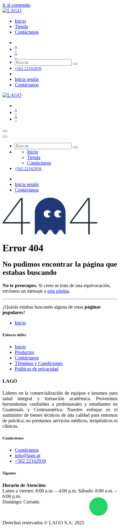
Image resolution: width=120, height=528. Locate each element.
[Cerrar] (4, 137)
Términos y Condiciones (38, 363)
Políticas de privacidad (36, 368)
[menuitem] (20, 21)
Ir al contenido (16, 5)
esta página (58, 291)
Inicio (20, 322)
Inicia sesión (27, 79)
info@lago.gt (27, 455)
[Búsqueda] (75, 64)
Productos (24, 352)
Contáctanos (27, 84)
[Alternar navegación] (4, 131)
